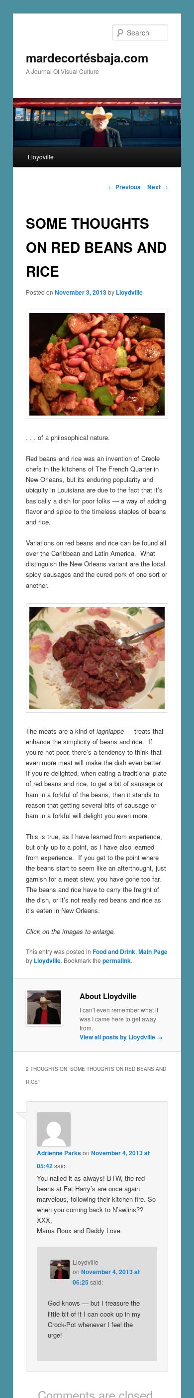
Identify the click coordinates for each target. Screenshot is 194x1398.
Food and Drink (114, 951)
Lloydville (41, 156)
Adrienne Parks (59, 1152)
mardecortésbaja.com (87, 57)
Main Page (153, 951)
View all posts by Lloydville (121, 1036)
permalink (116, 960)
